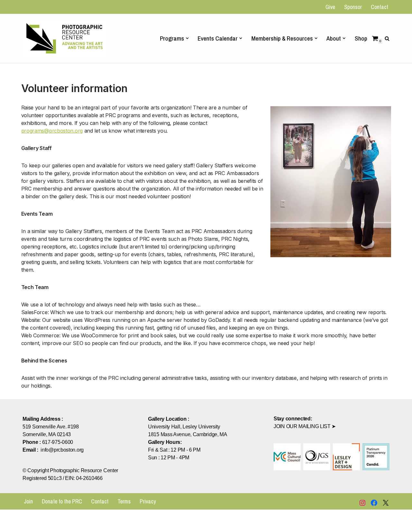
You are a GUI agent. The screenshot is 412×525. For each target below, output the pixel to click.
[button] (187, 38)
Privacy (148, 501)
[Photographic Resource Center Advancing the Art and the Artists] (64, 38)
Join (28, 501)
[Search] (387, 38)
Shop (361, 38)
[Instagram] (362, 503)
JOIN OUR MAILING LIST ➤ (305, 426)
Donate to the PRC (62, 501)
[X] (385, 503)
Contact (379, 7)
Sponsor (353, 7)
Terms (124, 501)
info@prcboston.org (62, 450)
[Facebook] (374, 503)
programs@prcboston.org (52, 130)
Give (330, 7)
